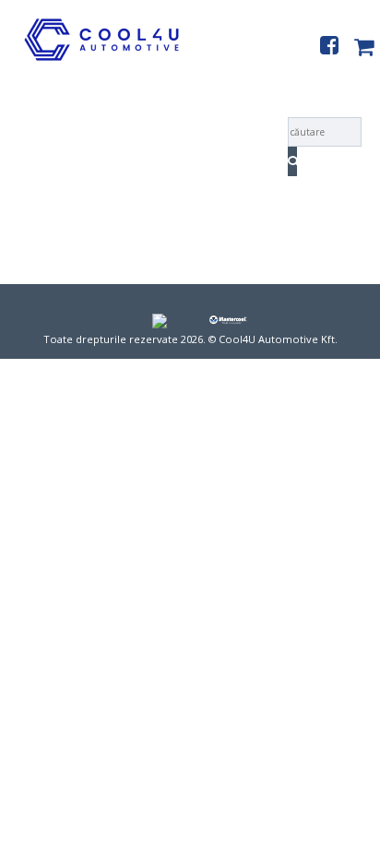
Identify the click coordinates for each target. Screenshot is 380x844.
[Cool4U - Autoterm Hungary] (89, 60)
